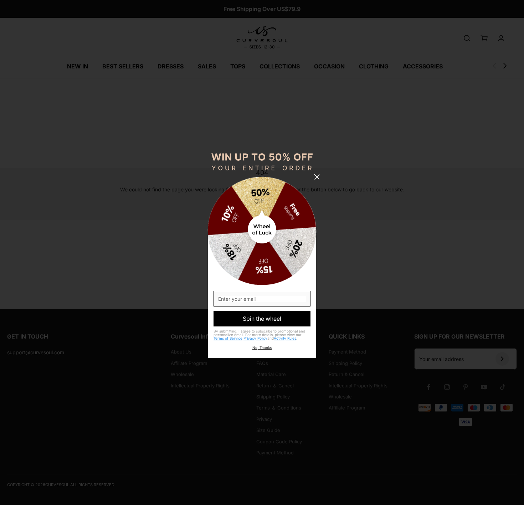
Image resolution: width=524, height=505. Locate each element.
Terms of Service (228, 338)
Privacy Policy (255, 338)
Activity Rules (285, 338)
